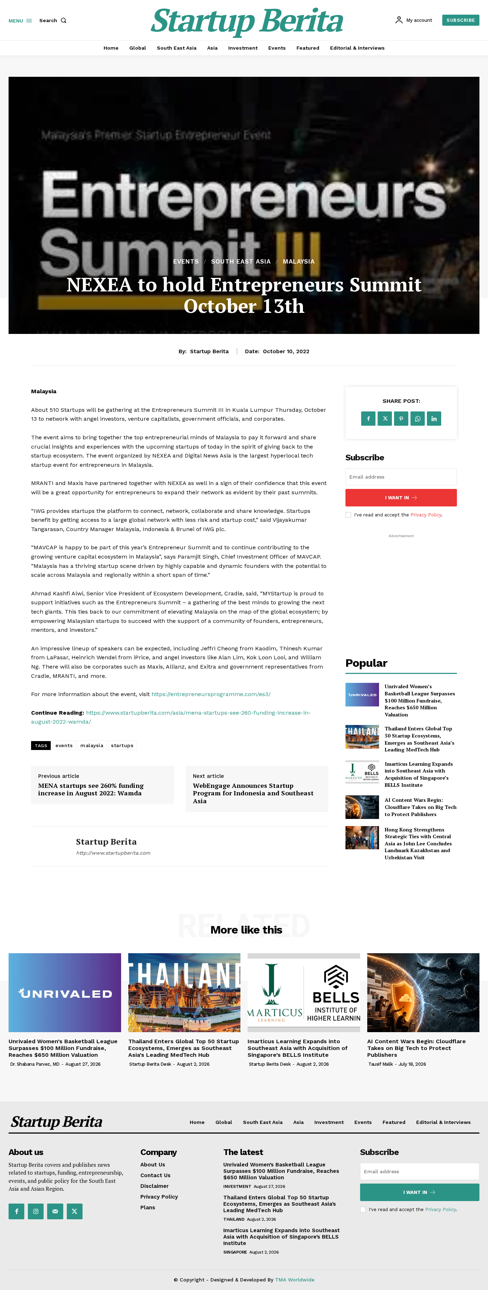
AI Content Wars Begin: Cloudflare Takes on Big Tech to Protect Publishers (421, 806)
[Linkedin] (434, 418)
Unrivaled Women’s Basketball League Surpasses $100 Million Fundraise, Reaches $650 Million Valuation (420, 700)
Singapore (235, 1252)
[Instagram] (36, 1211)
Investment (237, 1186)
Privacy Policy (425, 515)
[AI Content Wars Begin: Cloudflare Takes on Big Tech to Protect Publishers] (362, 807)
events (64, 745)
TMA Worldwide (294, 1279)
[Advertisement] (401, 584)
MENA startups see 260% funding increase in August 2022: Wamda (91, 789)
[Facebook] (368, 418)
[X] (385, 418)
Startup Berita (209, 351)
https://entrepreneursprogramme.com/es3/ (211, 694)
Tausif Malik (380, 1064)
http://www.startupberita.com (113, 853)
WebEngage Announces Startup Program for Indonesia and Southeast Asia (253, 793)
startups (122, 745)
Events (186, 262)
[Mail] (55, 1211)
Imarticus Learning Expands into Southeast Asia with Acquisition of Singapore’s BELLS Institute (419, 774)
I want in (397, 497)
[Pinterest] (401, 418)
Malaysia (299, 262)
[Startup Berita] (48, 846)
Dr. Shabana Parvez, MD (35, 1064)
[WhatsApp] (417, 418)
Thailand (233, 1219)
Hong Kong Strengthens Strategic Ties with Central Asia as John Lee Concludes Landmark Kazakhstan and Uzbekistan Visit (418, 843)
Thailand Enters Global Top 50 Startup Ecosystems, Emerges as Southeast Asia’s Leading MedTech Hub (419, 739)
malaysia (91, 745)
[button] (54, 20)
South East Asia (241, 262)
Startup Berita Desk (150, 1064)
